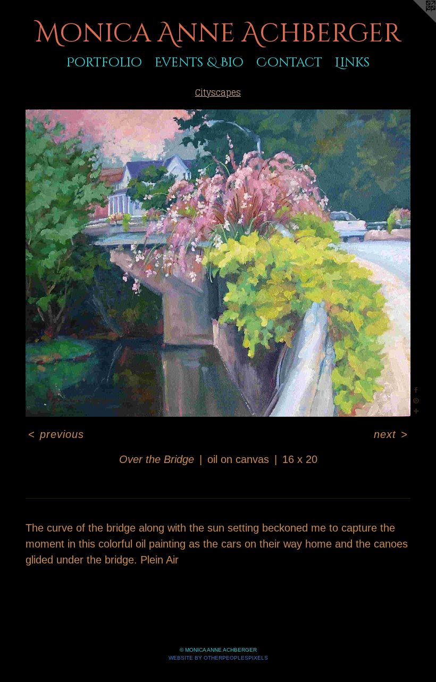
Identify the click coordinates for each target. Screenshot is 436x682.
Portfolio (104, 62)
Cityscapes (218, 92)
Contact (289, 62)
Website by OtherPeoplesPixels (218, 658)
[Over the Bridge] (218, 263)
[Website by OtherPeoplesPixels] (414, 21)
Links (352, 62)
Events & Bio (199, 62)
